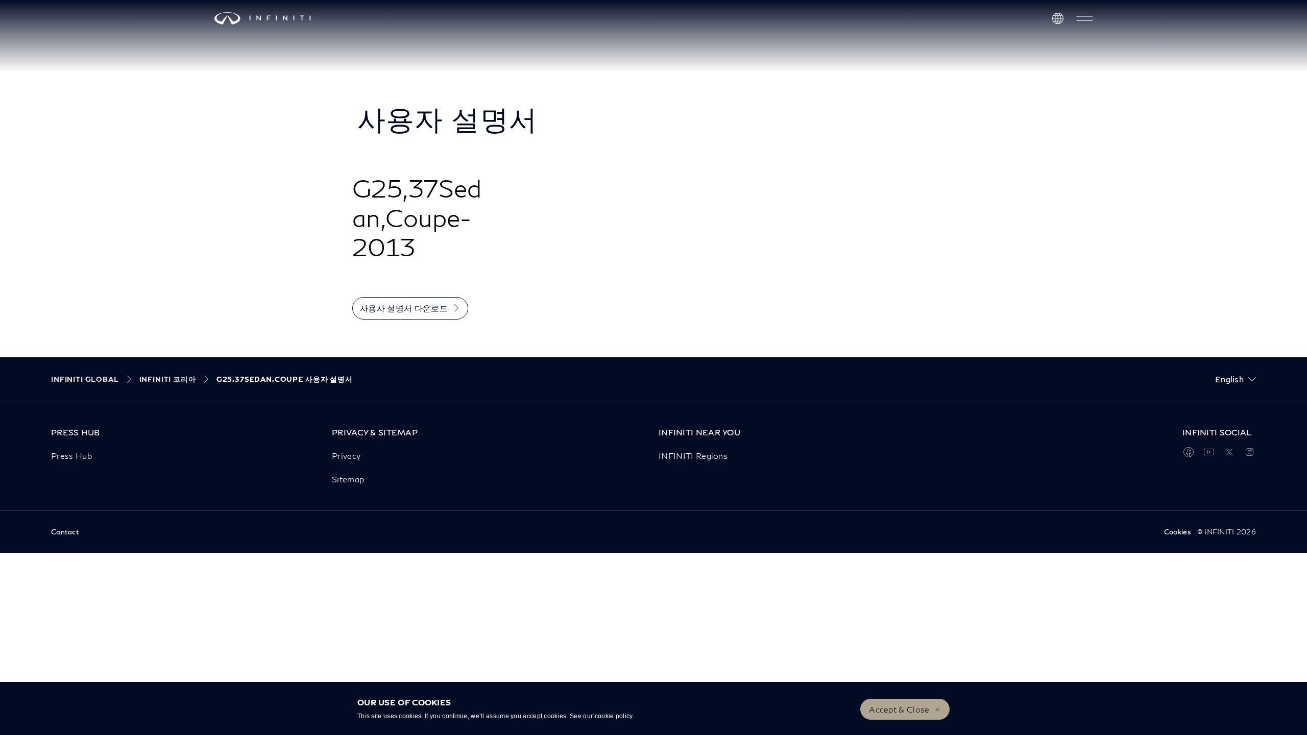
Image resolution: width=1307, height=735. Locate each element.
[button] (1084, 18)
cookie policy (614, 716)
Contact (65, 531)
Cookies (1177, 531)
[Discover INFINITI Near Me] (1058, 18)
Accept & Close (899, 709)
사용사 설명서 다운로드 (404, 308)
